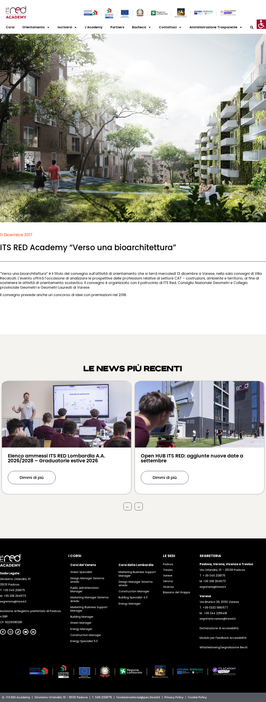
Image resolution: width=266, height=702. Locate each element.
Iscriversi (65, 27)
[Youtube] (25, 632)
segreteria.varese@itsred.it (218, 619)
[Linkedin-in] (33, 632)
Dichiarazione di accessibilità (219, 628)
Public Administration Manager (84, 589)
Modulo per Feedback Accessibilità (223, 638)
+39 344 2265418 (215, 613)
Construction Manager (85, 635)
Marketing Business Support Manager (88, 609)
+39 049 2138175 (14, 590)
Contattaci (168, 27)
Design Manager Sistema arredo (87, 580)
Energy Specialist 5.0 (84, 641)
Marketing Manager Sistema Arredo (89, 599)
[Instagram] (10, 632)
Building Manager (81, 617)
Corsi (10, 27)
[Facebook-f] (3, 632)
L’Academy (94, 27)
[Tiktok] (18, 632)
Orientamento (33, 27)
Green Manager (81, 623)
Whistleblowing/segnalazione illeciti (224, 647)
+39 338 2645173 (15, 596)
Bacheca (139, 27)
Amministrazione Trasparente (213, 27)
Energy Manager (81, 629)
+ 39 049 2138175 (214, 575)
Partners (117, 27)
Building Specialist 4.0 (133, 597)
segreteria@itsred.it (13, 601)
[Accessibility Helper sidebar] (261, 24)
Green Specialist (81, 572)
